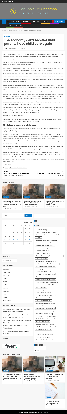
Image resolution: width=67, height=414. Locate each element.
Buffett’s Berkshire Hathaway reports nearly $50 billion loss (50, 173)
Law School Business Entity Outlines (45, 303)
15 (25, 236)
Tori (6, 48)
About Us (19, 26)
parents (20, 167)
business (38, 237)
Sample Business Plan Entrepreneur (45, 324)
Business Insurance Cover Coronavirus (46, 242)
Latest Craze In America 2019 (43, 300)
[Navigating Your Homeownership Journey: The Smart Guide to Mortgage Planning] (33, 364)
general (5, 281)
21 (21, 239)
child (10, 167)
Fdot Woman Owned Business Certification (47, 282)
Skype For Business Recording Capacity (46, 340)
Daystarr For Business (41, 258)
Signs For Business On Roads (43, 337)
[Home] (4, 21)
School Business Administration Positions (46, 326)
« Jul (4, 252)
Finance (10, 26)
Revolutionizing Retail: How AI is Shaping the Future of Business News (55, 203)
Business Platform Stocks (42, 250)
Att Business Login (54, 235)
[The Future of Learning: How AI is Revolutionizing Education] (55, 364)
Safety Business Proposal (42, 321)
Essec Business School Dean (43, 271)
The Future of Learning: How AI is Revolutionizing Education (54, 376)
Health (5, 285)
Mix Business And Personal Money (45, 311)
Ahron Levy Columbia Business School (46, 232)
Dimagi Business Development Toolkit (46, 261)
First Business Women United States (45, 284)
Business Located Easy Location (44, 248)
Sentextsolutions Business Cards (44, 334)
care (7, 167)
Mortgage (36, 21)
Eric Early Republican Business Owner (45, 269)
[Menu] (7, 22)
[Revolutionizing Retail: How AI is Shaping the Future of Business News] (55, 191)
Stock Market (7, 300)
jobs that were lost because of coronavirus (19, 134)
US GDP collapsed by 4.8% (24, 87)
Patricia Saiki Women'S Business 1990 (45, 319)
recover (24, 167)
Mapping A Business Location (43, 305)
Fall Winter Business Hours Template (45, 279)
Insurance (26, 21)
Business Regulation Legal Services (45, 256)
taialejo (37, 350)
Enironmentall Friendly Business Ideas (45, 266)
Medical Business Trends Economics (45, 308)
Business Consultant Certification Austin (46, 240)
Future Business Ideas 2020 (43, 298)
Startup (5, 297)
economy (14, 167)
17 (5, 239)
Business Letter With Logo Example (45, 245)
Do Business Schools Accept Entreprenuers (47, 263)
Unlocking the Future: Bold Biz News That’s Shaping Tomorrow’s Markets (32, 203)
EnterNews (37, 412)
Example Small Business (42, 277)
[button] (7, 22)
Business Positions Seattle (43, 253)
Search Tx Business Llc (42, 332)
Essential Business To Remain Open (45, 274)
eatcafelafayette (40, 348)
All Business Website (41, 235)
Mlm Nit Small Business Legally (44, 313)
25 (9, 243)
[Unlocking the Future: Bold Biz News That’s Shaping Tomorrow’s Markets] (33, 191)
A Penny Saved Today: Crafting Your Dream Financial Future (52, 403)
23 (29, 239)
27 (17, 243)
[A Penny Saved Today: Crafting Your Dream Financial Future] (55, 391)
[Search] (50, 21)
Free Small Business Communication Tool (46, 295)
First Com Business (41, 287)
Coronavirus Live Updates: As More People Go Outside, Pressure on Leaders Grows (16, 173)
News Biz (45, 21)
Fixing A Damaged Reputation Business (46, 290)
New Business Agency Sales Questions (46, 316)
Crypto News (15, 21)
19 (13, 239)
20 (17, 239)
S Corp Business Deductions (43, 329)
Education (6, 275)
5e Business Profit (41, 229)
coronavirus (60, 256)
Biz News (7, 36)
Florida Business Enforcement (43, 292)
